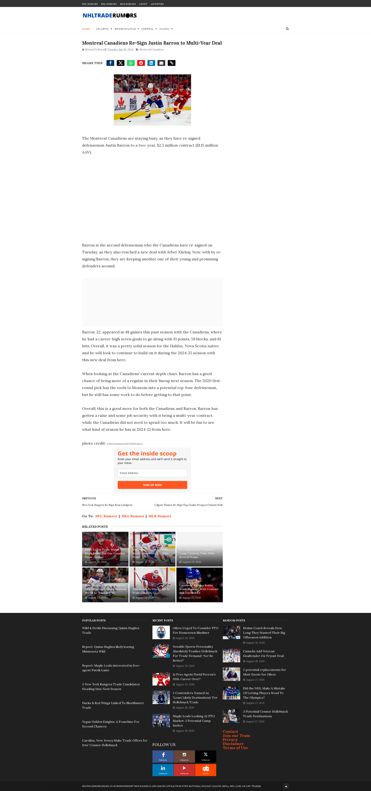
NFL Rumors (90, 4)
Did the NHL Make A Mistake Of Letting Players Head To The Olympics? (264, 692)
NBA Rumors (109, 4)
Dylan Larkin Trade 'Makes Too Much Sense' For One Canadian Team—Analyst (105, 553)
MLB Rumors (128, 4)
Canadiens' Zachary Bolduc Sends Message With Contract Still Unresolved (199, 589)
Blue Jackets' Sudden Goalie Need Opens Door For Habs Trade (150, 553)
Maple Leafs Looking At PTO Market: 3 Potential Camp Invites (194, 720)
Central (147, 28)
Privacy (230, 739)
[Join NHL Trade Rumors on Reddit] (206, 768)
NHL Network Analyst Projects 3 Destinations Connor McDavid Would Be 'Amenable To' (105, 589)
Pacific (165, 28)
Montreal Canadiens (152, 49)
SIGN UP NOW (152, 485)
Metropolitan (125, 28)
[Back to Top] (286, 786)
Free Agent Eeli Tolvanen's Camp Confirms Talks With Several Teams (196, 553)
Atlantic (102, 28)
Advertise (157, 4)
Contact (230, 731)
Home (86, 28)
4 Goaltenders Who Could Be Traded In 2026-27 (151, 591)
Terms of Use (235, 747)
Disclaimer (233, 743)
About (143, 4)
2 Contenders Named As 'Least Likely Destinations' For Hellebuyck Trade (195, 697)
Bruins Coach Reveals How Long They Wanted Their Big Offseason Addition (264, 632)
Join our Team (236, 735)
